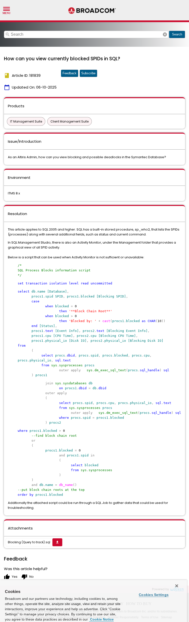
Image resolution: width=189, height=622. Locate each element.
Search (177, 34)
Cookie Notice (101, 619)
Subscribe (88, 73)
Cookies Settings (154, 595)
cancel (164, 34)
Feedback (70, 73)
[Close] (176, 585)
